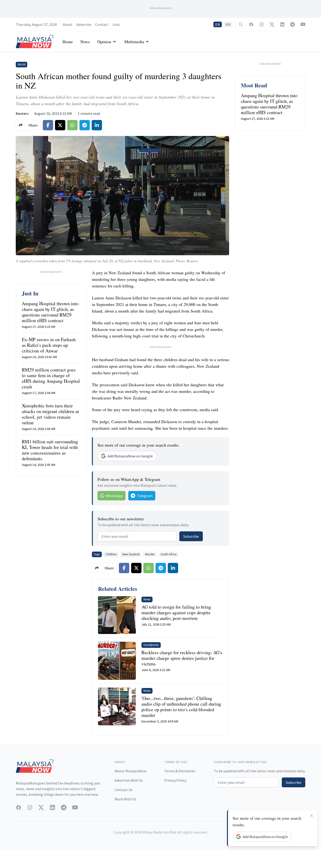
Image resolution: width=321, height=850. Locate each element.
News (85, 41)
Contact (101, 24)
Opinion (104, 41)
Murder (150, 554)
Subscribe (191, 536)
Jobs (116, 24)
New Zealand (130, 554)
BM (228, 24)
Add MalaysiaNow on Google (130, 456)
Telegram (145, 495)
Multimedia (134, 41)
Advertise (83, 24)
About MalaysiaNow (130, 771)
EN (217, 24)
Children (111, 554)
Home (68, 41)
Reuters (22, 113)
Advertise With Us (129, 780)
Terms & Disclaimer (180, 771)
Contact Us (124, 789)
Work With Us (125, 799)
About (68, 24)
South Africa (168, 554)
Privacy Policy (175, 780)
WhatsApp (114, 495)
